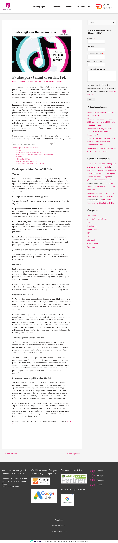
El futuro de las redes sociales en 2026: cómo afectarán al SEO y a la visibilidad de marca (101, 122)
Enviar (91, 99)
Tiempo (18, 150)
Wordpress (91, 247)
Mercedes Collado (94, 193)
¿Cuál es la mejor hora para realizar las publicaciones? (34, 154)
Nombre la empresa (95, 62)
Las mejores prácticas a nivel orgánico (29, 152)
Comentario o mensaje (96, 69)
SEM (88, 233)
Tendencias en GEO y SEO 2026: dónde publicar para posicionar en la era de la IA (101, 132)
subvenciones (92, 244)
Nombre (91, 39)
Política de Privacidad (59, 531)
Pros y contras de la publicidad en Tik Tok (30, 164)
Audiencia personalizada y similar (27, 161)
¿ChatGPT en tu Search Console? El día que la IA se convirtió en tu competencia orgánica (101, 141)
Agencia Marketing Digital (97, 219)
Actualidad (91, 215)
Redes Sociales (35, 81)
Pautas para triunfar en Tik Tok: (25, 148)
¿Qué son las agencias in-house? (100, 180)
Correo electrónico (95, 54)
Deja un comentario (20, 81)
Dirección (5, 479)
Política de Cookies (59, 526)
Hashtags (19, 157)
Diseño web (92, 226)
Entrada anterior (9, 454)
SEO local (91, 240)
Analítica (90, 222)
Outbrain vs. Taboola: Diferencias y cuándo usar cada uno (101, 186)
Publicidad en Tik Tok (23, 159)
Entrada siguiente (74, 454)
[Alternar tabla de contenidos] (51, 144)
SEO (88, 236)
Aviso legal (59, 520)
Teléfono (91, 46)
